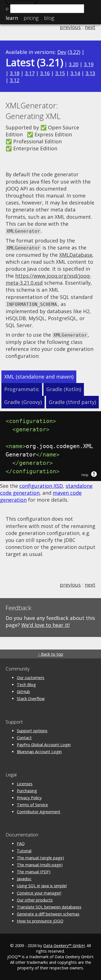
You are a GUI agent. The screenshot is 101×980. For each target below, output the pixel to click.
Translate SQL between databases (49, 907)
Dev (61, 52)
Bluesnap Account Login (39, 751)
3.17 (30, 73)
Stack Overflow (31, 698)
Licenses (25, 783)
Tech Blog (26, 684)
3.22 (74, 52)
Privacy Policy (29, 797)
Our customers (30, 677)
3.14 (75, 73)
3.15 (60, 73)
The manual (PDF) (33, 871)
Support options (32, 730)
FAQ (21, 843)
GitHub (23, 691)
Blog (49, 18)
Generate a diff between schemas (48, 914)
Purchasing (27, 790)
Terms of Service (32, 804)
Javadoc (24, 878)
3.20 (73, 64)
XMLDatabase (75, 254)
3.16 (45, 73)
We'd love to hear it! (45, 625)
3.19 (88, 64)
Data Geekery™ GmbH (64, 945)
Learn (12, 18)
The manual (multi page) (40, 864)
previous (70, 27)
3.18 (14, 73)
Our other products (35, 900)
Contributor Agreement (38, 811)
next (90, 27)
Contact (24, 737)
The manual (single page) (40, 857)
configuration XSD (41, 485)
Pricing (31, 18)
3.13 (90, 73)
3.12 (14, 80)
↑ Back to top (50, 654)
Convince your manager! (39, 893)
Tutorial (24, 850)
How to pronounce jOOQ (40, 921)
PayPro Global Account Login (44, 744)
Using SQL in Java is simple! (42, 885)
